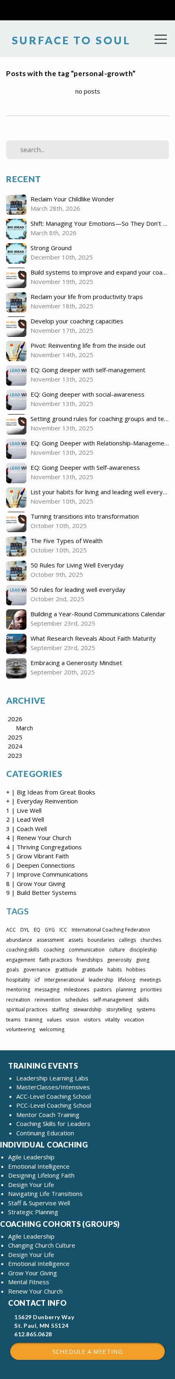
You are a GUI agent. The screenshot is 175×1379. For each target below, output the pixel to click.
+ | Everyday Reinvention (42, 801)
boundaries (101, 939)
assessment (50, 939)
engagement (20, 959)
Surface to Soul (69, 40)
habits (114, 969)
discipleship (143, 949)
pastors (103, 989)
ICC (63, 929)
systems (145, 1009)
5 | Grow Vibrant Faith (37, 856)
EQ (37, 929)
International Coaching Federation (111, 929)
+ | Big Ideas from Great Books (50, 792)
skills (143, 999)
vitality (112, 1019)
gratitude (92, 969)
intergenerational (64, 979)
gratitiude (66, 969)
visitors (92, 1019)
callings (127, 939)
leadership (101, 979)
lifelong (126, 979)
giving (142, 959)
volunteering (20, 1029)
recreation (18, 999)
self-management (113, 999)
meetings (150, 979)
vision (72, 1019)
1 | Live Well (24, 810)
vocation (134, 1019)
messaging (47, 989)
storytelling (119, 1009)
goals (12, 969)
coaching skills (22, 949)
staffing (60, 1009)
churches (150, 939)
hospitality (18, 979)
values (54, 1019)
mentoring (18, 989)
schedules (76, 999)
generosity (119, 959)
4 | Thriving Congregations (44, 847)
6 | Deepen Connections (40, 865)
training (33, 1019)
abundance (19, 939)
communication (87, 949)
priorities (151, 989)
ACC (11, 929)
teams (13, 1019)
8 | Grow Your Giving (36, 883)
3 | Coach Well (26, 829)
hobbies (135, 969)
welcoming (51, 1029)
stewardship (87, 1009)
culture (117, 949)
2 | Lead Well (25, 819)
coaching (54, 949)
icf (37, 979)
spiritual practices (26, 1009)
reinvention (48, 999)
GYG (50, 929)
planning (126, 989)
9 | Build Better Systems (41, 892)
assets (75, 939)
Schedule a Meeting (87, 1351)
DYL (24, 929)
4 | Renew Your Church (38, 838)
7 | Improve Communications (47, 874)
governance (36, 969)
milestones (76, 989)
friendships (90, 959)
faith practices (55, 959)
